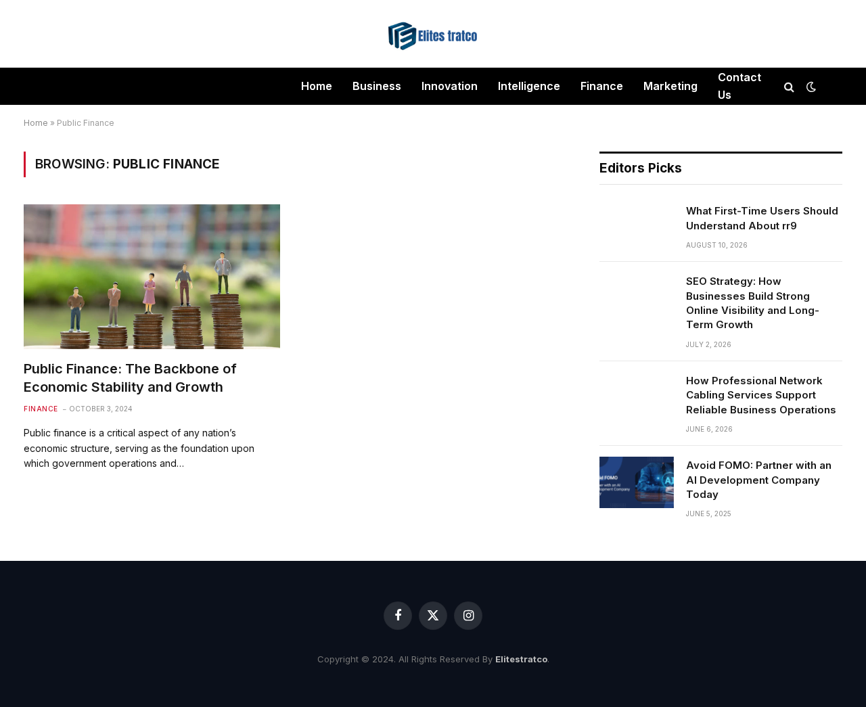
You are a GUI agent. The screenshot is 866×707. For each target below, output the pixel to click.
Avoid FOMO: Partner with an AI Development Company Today (758, 480)
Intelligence (529, 86)
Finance (601, 86)
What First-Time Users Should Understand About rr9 (762, 217)
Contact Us (739, 85)
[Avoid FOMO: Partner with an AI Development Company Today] (636, 482)
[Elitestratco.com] (433, 34)
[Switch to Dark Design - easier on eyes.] (810, 86)
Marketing (670, 86)
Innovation (449, 86)
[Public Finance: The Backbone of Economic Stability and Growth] (152, 276)
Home (316, 86)
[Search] (789, 86)
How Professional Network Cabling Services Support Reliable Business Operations (761, 395)
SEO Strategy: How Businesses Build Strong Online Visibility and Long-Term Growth (752, 303)
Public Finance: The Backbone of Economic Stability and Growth (130, 378)
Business (376, 86)
